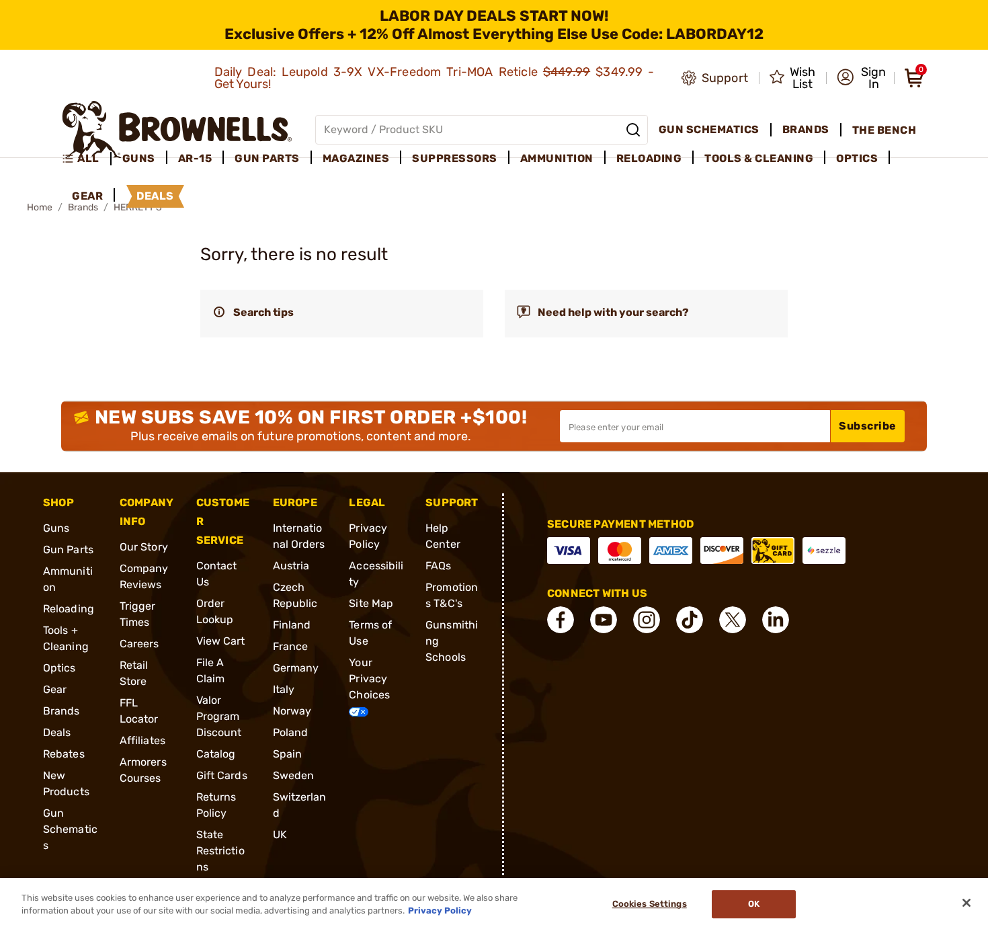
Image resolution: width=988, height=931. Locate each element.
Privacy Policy (440, 910)
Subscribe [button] (868, 425)
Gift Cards (221, 775)
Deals (57, 732)
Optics (59, 667)
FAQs (438, 565)
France (290, 646)
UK (280, 834)
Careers (139, 643)
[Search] (633, 130)
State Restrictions (220, 850)
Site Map (371, 603)
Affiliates (142, 740)
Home (39, 207)
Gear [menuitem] (87, 196)
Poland (290, 732)
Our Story (144, 546)
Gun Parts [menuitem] (267, 158)
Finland (292, 624)
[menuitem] (86, 159)
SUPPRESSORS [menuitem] (454, 158)
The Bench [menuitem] (884, 130)
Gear (55, 689)
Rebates (64, 753)
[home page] (177, 129)
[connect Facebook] (560, 619)
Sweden (294, 775)
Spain (287, 753)
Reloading (68, 608)
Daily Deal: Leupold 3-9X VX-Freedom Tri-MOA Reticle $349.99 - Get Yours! (434, 78)
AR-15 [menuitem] (195, 158)
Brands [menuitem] (805, 129)
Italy (284, 689)
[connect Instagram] (646, 619)
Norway (292, 710)
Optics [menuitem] (857, 158)
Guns (56, 528)
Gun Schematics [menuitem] (709, 129)
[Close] (966, 903)
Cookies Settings (649, 904)
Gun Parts (68, 549)
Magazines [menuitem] (356, 158)
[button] (861, 78)
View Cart (220, 641)
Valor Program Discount (219, 716)
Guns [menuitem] (138, 158)
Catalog (216, 753)
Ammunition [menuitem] (556, 158)
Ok (753, 904)
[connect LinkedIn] (775, 619)
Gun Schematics (70, 829)
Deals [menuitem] (155, 196)
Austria (291, 565)
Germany (296, 667)
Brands (61, 710)
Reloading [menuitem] (649, 158)
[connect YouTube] (603, 619)
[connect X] (732, 619)
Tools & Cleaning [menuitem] (758, 158)
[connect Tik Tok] (689, 619)
